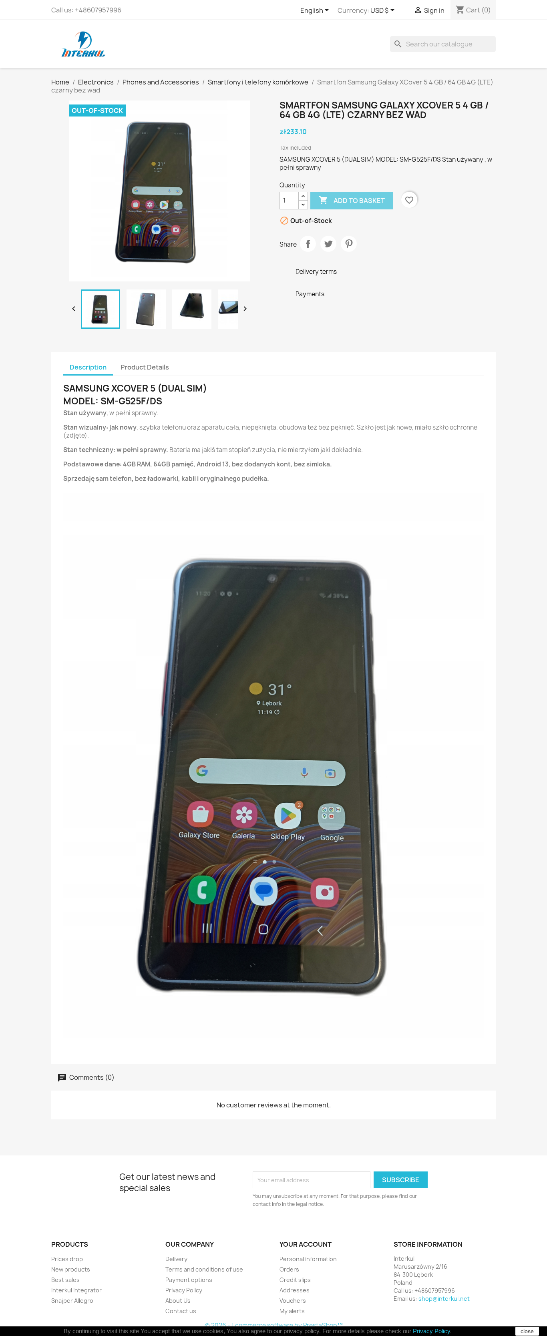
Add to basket (352, 200)
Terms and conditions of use (204, 1269)
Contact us (180, 1311)
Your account (306, 1244)
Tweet (328, 244)
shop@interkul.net (444, 1298)
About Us (178, 1300)
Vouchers (293, 1300)
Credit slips (295, 1280)
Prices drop (67, 1259)
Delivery (176, 1259)
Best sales (65, 1280)
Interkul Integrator (76, 1290)
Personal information (308, 1259)
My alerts (292, 1311)
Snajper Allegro (72, 1300)
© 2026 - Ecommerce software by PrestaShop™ (274, 1325)
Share (308, 244)
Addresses (295, 1290)
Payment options (188, 1280)
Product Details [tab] (145, 367)
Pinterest (349, 244)
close (527, 1331)
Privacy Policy (183, 1290)
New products (70, 1269)
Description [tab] (88, 367)
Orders (289, 1269)
